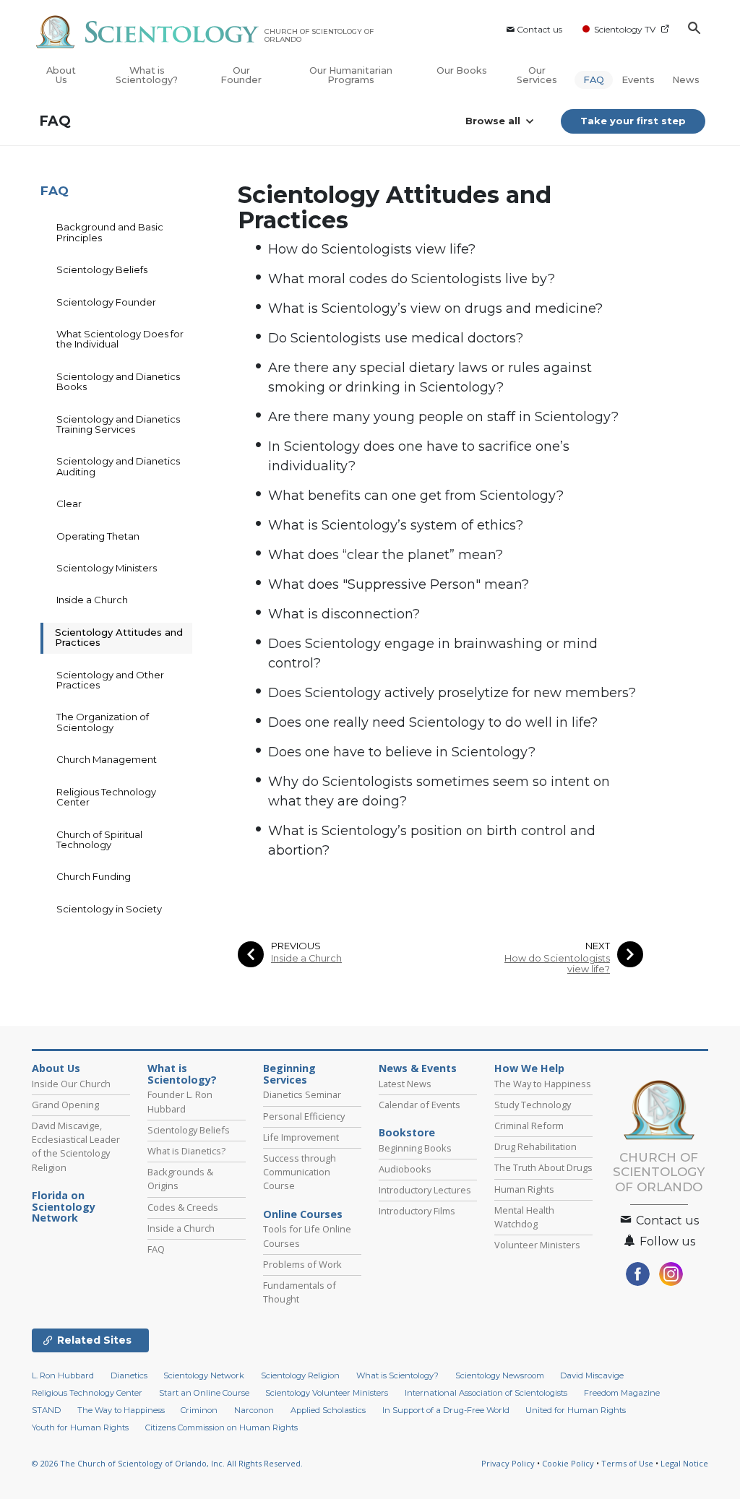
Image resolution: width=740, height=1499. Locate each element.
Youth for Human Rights (80, 1427)
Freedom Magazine (622, 1393)
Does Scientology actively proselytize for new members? (452, 693)
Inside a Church (306, 958)
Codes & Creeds (182, 1207)
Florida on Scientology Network (63, 1207)
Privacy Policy (508, 1463)
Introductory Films (417, 1210)
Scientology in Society (109, 909)
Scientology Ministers (106, 568)
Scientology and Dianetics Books (118, 381)
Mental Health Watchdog (524, 1217)
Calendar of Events (419, 1104)
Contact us (539, 29)
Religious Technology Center (106, 797)
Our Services (537, 75)
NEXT (597, 946)
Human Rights (524, 1189)
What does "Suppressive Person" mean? (398, 584)
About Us (61, 75)
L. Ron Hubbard (63, 1375)
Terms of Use (627, 1463)
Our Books (461, 70)
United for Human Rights (575, 1410)
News (686, 79)
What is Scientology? (147, 75)
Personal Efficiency (304, 1116)
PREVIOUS (296, 946)
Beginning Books (415, 1147)
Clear (69, 503)
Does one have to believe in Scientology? (401, 752)
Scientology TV (624, 29)
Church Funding (93, 876)
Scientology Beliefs (101, 269)
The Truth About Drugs (543, 1167)
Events (638, 79)
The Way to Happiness (542, 1083)
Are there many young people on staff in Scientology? (443, 417)
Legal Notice (684, 1463)
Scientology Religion (300, 1375)
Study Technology (532, 1104)
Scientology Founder (106, 302)
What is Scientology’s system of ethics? (395, 525)
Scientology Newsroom (499, 1375)
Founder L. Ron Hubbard (179, 1101)
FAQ (593, 79)
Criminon (199, 1410)
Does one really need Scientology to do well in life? (433, 722)
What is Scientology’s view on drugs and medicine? (435, 308)
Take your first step (633, 120)
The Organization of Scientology (102, 722)
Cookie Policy (568, 1463)
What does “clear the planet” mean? (385, 555)
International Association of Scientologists (486, 1393)
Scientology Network (203, 1375)
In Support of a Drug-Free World (445, 1410)
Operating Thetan (97, 536)
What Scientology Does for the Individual (120, 339)
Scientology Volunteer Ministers (326, 1393)
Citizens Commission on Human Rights (221, 1427)
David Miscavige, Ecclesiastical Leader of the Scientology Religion (76, 1146)
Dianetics (129, 1375)
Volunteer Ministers (537, 1244)
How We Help (529, 1068)
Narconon (254, 1410)
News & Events (418, 1068)
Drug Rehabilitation (535, 1146)
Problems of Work (302, 1264)
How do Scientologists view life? (372, 249)
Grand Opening (65, 1104)
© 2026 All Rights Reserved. (167, 1463)
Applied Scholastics (328, 1410)
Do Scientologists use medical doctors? (395, 338)
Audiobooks (405, 1168)
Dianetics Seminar (302, 1094)
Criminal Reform (529, 1125)
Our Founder (241, 75)
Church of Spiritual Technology (99, 839)
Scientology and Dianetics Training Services (118, 424)
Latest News (405, 1083)
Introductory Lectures (425, 1189)
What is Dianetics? (186, 1150)
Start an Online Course (204, 1393)
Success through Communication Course (299, 1172)
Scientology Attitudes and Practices (119, 637)
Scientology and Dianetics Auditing (118, 466)
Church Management (106, 759)
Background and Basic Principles (109, 232)
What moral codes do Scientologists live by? (411, 279)
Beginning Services (289, 1074)
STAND (46, 1410)
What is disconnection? (344, 614)
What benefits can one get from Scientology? (416, 496)
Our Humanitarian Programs (350, 75)
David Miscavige (592, 1375)
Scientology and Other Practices (110, 680)
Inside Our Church (71, 1083)
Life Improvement (301, 1137)
